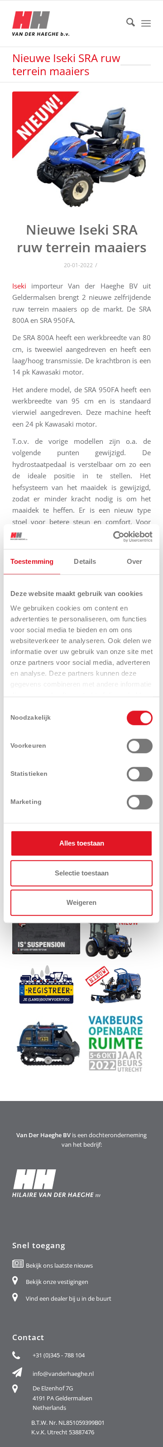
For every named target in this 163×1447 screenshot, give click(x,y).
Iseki (19, 285)
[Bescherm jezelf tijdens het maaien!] (46, 935)
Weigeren (81, 902)
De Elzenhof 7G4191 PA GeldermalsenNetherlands (62, 1398)
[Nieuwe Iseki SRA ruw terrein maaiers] (81, 150)
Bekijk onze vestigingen (57, 1282)
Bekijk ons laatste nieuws (59, 1265)
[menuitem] (126, 23)
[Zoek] (126, 23)
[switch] (140, 746)
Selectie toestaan (82, 873)
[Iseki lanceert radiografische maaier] (46, 1044)
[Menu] (146, 23)
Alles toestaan (81, 843)
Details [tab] (85, 561)
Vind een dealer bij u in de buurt (68, 1298)
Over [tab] (134, 561)
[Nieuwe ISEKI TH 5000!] (115, 938)
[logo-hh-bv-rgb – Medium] (67, 23)
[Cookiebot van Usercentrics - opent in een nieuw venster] (115, 537)
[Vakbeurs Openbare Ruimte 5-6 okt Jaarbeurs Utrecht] (115, 1044)
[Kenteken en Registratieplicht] (46, 985)
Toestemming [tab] (31, 561)
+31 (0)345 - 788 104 (59, 1355)
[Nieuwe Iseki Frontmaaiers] (115, 985)
